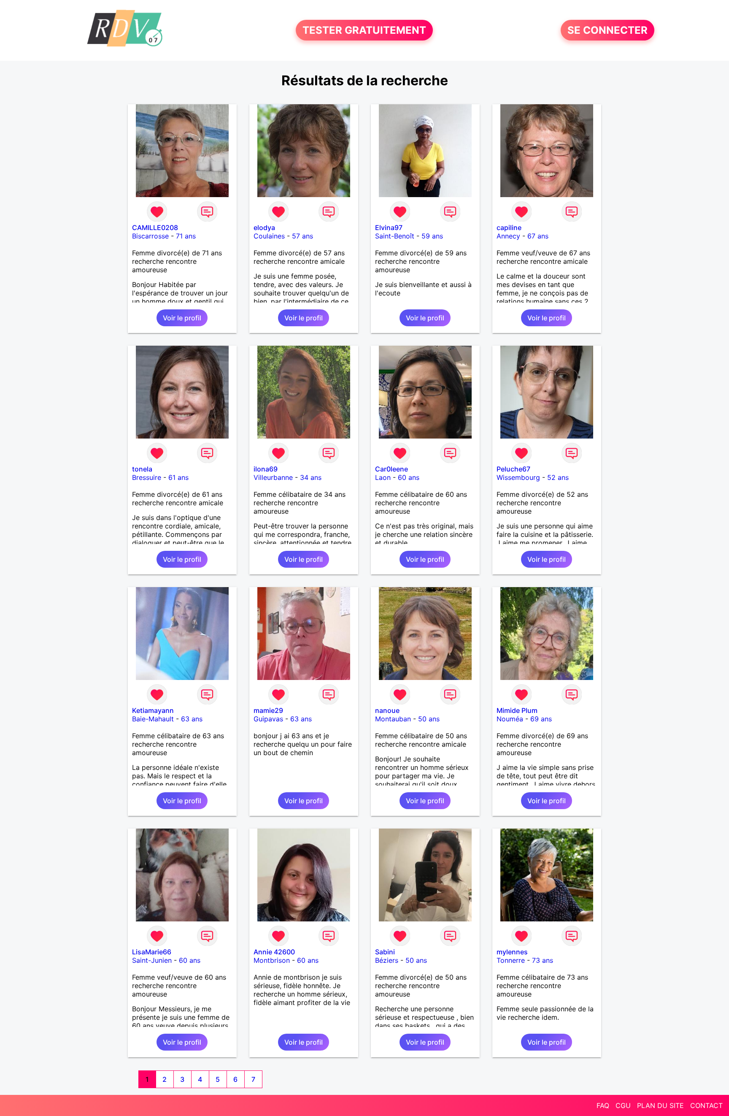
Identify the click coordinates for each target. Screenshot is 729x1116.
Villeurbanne (273, 477)
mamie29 (268, 710)
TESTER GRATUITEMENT (364, 30)
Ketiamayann (153, 710)
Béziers (386, 960)
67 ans (537, 236)
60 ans (408, 477)
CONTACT (706, 1105)
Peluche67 (513, 469)
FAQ (603, 1105)
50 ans (429, 719)
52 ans (558, 477)
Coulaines (269, 236)
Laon (383, 477)
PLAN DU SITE (660, 1105)
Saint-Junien (152, 960)
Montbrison (272, 960)
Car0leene (391, 469)
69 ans (541, 719)
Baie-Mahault (153, 719)
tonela (142, 469)
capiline (509, 227)
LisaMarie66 (151, 952)
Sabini (385, 952)
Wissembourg (518, 477)
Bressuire (146, 477)
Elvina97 (388, 227)
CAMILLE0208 (155, 227)
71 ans (186, 236)
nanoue (387, 710)
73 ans (542, 960)
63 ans (191, 719)
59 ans (432, 236)
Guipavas (268, 719)
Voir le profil (182, 318)
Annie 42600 (274, 952)
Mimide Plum (517, 710)
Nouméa (510, 719)
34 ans (310, 477)
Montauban (393, 719)
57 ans (302, 236)
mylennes (512, 952)
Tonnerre (511, 960)
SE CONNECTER (607, 30)
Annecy (508, 236)
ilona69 (266, 469)
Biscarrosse (150, 236)
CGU (623, 1105)
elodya (264, 227)
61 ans (178, 477)
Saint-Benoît (394, 236)
